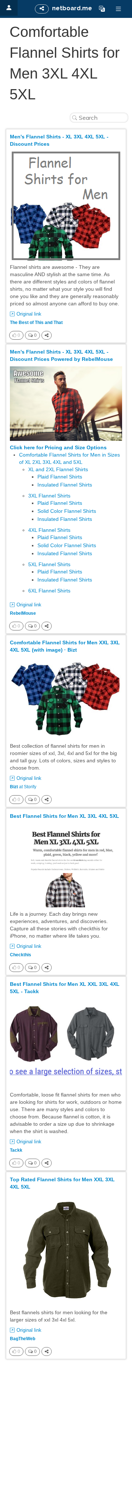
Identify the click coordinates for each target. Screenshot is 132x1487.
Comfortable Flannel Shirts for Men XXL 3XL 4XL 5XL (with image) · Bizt (65, 646)
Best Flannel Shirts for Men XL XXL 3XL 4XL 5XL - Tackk (65, 987)
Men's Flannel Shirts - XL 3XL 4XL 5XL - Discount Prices (59, 140)
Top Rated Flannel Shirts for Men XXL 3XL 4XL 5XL (62, 1183)
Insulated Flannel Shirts (64, 485)
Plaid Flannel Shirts (59, 477)
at (23, 786)
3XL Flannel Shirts (49, 496)
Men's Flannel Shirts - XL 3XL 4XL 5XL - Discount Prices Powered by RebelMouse (61, 355)
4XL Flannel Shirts (49, 530)
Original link (28, 314)
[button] (102, 8)
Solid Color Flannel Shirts (66, 511)
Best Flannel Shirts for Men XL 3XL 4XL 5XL (64, 816)
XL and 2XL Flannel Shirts (58, 469)
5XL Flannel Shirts (49, 564)
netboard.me (72, 8)
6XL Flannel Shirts (49, 591)
